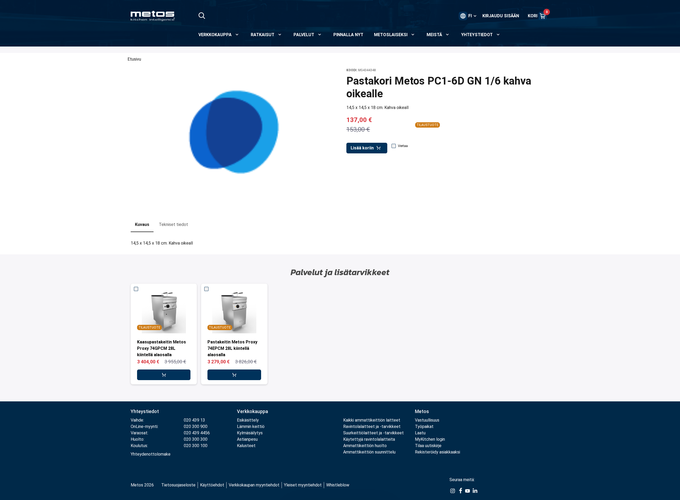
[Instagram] (452, 490)
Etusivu (134, 59)
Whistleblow (337, 485)
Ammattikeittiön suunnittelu (369, 452)
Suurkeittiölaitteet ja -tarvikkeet (373, 432)
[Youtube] (467, 490)
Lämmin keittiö (251, 426)
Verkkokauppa (252, 411)
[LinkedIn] (475, 490)
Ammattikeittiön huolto (365, 445)
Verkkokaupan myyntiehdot (254, 485)
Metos (422, 411)
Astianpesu (247, 439)
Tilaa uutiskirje (428, 445)
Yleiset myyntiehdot (303, 485)
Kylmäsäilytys (250, 432)
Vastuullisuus (427, 420)
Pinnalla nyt (348, 34)
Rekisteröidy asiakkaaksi (437, 452)
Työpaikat (424, 426)
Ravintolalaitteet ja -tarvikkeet (372, 426)
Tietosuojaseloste (178, 485)
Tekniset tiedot (173, 224)
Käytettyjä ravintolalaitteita (369, 439)
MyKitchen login (430, 439)
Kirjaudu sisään (500, 15)
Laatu (420, 432)
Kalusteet (246, 445)
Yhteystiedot (145, 411)
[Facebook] (460, 490)
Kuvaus (142, 224)
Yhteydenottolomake (151, 454)
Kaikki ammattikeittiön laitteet (371, 420)
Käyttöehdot (212, 485)
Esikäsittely (248, 420)
